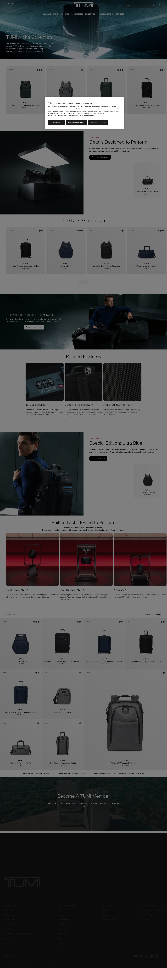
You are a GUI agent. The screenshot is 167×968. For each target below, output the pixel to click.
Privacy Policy (73, 115)
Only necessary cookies (76, 122)
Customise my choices (97, 122)
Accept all (56, 122)
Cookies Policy (89, 115)
